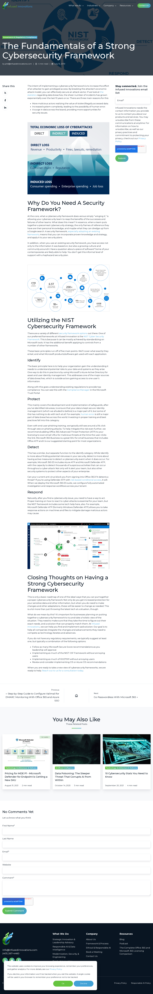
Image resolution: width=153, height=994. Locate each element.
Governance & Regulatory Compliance (20, 37)
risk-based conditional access (86, 480)
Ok (63, 983)
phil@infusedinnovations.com (18, 64)
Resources (125, 5)
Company (109, 5)
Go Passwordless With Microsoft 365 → (116, 697)
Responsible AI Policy (141, 983)
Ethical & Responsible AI (98, 948)
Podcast (124, 943)
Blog (122, 939)
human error (87, 414)
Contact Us (144, 5)
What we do (75, 5)
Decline (83, 983)
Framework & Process (97, 943)
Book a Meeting (94, 952)
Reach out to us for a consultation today (62, 670)
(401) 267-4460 (10, 953)
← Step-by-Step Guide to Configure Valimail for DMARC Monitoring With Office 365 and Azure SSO (32, 697)
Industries (92, 5)
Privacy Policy (56, 969)
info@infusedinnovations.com (19, 949)
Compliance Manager (78, 390)
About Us (91, 939)
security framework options (73, 333)
